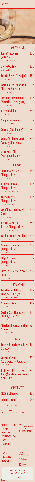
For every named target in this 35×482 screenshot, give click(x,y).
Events (5, 428)
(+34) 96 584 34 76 (24, 431)
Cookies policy (23, 455)
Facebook (6, 453)
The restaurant (9, 425)
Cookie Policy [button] (19, 473)
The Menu (6, 432)
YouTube (5, 460)
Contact (5, 444)
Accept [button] (17, 477)
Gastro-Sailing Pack (8, 438)
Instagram (6, 456)
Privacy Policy (23, 452)
